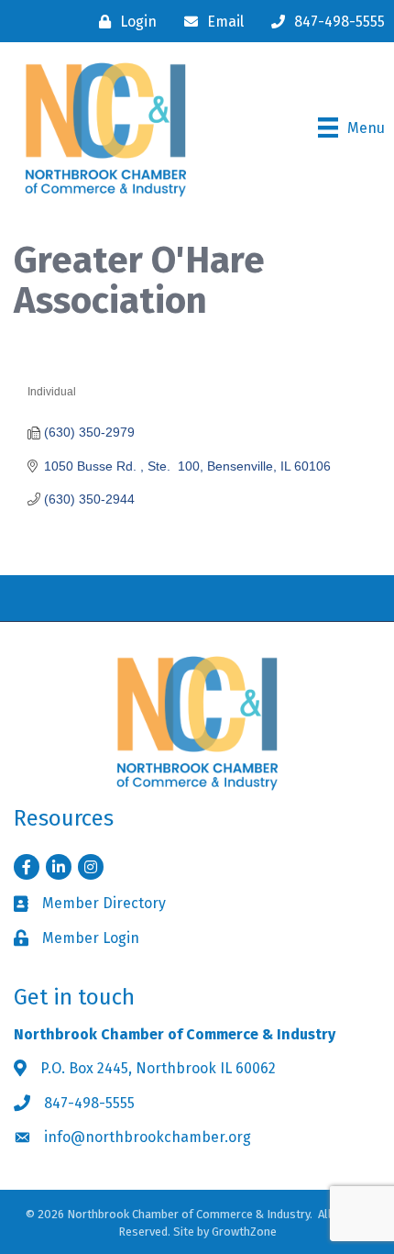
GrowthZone (244, 1231)
